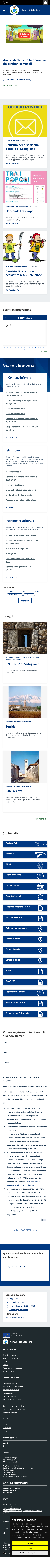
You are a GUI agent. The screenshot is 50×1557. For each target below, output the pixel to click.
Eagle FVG (10, 853)
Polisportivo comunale (16, 928)
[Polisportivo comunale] (40, 928)
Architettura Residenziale (23, 722)
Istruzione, (10, 266)
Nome (5, 1052)
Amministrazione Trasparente (15, 1483)
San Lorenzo (14, 790)
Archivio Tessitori (14, 917)
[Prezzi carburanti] (40, 875)
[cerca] (44, 10)
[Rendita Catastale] (40, 897)
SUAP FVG (10, 981)
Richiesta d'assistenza (11, 1504)
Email (5, 1042)
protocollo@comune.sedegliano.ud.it (20, 1468)
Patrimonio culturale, (14, 658)
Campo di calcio (13, 938)
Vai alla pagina (13, 164)
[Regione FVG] (40, 843)
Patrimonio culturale (20, 520)
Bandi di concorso (9, 1490)
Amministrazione (10, 1349)
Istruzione (13, 450)
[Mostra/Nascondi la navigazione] (4, 9)
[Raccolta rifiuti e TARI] (40, 1003)
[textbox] (21, 1267)
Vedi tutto (40, 351)
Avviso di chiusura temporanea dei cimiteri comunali (24, 61)
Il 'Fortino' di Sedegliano (22, 663)
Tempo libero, (11, 206)
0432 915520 (22, 1306)
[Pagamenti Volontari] (40, 992)
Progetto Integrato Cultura (18, 906)
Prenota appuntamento (18, 1309)
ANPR (8, 864)
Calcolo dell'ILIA (13, 885)
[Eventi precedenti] (5, 317)
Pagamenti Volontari (15, 991)
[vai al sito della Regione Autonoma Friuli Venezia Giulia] (6, 2)
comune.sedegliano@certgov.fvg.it (17, 1476)
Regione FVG (11, 842)
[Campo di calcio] (40, 939)
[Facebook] (4, 1533)
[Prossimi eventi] (44, 317)
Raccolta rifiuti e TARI (15, 1002)
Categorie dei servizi (11, 1377)
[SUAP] (40, 971)
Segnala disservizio (16, 1317)
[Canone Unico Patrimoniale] (40, 1013)
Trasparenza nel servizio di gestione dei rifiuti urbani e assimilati (22, 1511)
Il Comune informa (12, 140)
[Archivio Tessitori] (40, 918)
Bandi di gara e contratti (11, 1488)
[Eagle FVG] (40, 854)
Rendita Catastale (14, 896)
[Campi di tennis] (40, 950)
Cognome (6, 1062)
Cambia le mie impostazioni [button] (30, 1553)
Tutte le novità (10, 85)
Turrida (10, 726)
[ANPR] (40, 865)
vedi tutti (25, 600)
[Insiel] (7, 1553)
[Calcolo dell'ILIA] (40, 886)
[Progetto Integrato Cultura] (40, 907)
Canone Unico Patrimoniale (18, 1013)
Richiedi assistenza (16, 1302)
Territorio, (26, 658)
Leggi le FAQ (14, 1298)
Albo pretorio (7, 1492)
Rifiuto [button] (30, 1548)
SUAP (8, 970)
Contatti (6, 1452)
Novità (5, 1418)
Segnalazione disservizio (12, 1508)
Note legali (7, 1542)
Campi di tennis (13, 949)
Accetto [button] (30, 1543)
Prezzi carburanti (13, 874)
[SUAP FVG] (40, 982)
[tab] (4, 347)
